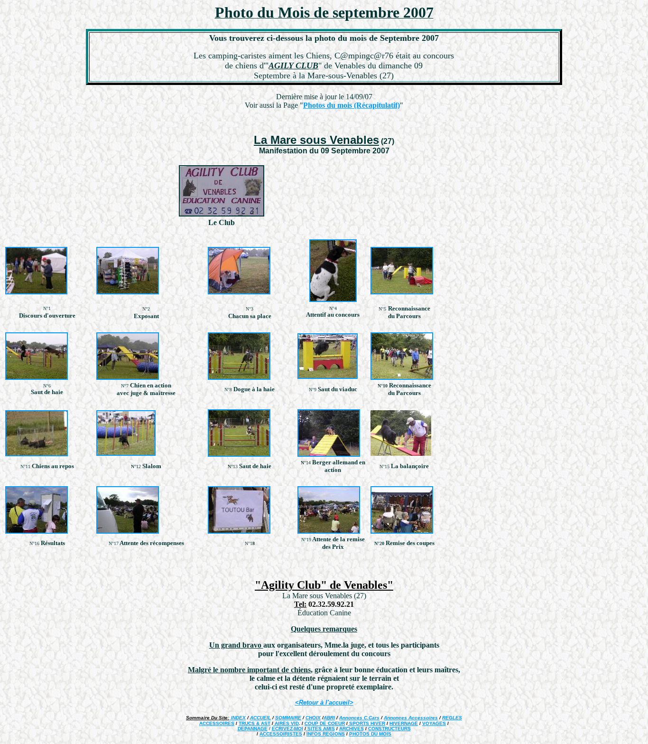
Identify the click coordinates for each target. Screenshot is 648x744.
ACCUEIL (260, 717)
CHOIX (313, 717)
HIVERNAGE (403, 723)
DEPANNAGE (253, 728)
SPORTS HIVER (366, 723)
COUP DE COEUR (325, 723)
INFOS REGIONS (325, 733)
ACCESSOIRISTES (280, 733)
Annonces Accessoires (411, 717)
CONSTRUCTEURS (389, 728)
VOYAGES (434, 723)
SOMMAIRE (288, 717)
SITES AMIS (320, 728)
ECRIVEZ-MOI (287, 728)
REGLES (452, 717)
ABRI (329, 717)
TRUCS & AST (254, 723)
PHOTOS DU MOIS (370, 733)
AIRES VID (286, 723)
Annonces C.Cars (359, 717)
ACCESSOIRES (216, 723)
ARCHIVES (351, 728)
